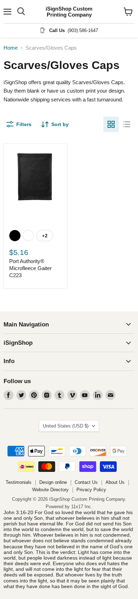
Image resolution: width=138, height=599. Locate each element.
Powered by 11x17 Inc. (69, 506)
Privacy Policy (91, 489)
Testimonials (18, 482)
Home (11, 48)
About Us (115, 482)
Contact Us (86, 482)
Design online (53, 482)
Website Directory (50, 489)
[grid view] (111, 124)
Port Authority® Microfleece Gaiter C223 (30, 268)
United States (65, 426)
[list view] (126, 124)
